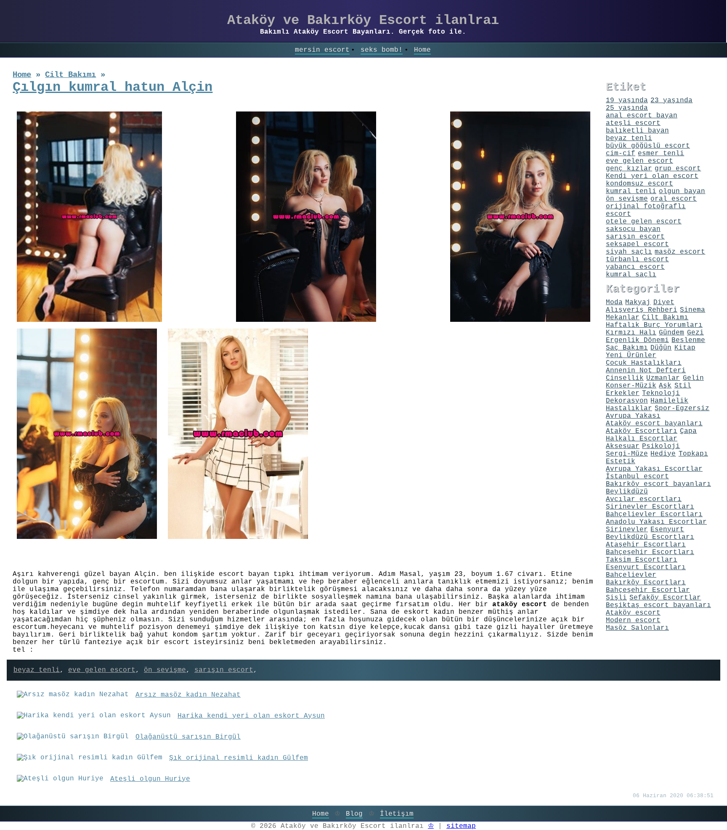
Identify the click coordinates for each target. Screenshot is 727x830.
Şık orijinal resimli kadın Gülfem (238, 758)
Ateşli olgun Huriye (150, 779)
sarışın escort (223, 670)
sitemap (461, 826)
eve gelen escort (101, 670)
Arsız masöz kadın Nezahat (188, 695)
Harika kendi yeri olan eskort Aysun (251, 716)
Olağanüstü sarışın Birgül (188, 737)
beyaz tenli (36, 670)
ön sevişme (165, 670)
